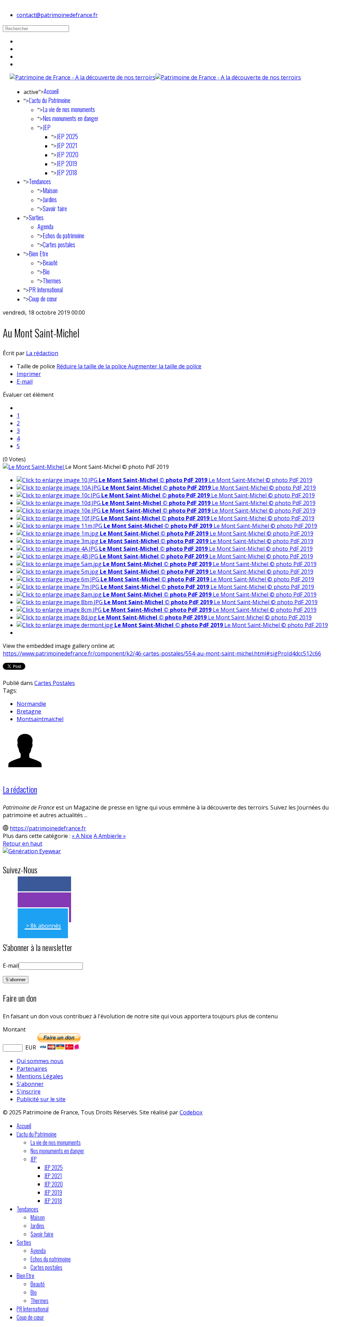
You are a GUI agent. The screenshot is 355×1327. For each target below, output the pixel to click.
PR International (46, 289)
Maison (50, 190)
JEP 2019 (67, 163)
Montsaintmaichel (40, 719)
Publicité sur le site (41, 1099)
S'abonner (30, 1084)
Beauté (50, 262)
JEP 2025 (67, 136)
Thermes (52, 280)
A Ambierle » (110, 836)
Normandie (31, 704)
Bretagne (29, 711)
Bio (46, 271)
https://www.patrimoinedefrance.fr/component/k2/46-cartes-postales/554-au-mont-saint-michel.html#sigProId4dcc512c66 (162, 653)
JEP (47, 127)
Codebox (191, 1112)
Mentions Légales (40, 1076)
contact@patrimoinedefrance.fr (57, 15)
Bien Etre (38, 253)
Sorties (36, 217)
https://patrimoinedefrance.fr (48, 828)
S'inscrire (29, 1091)
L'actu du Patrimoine (49, 100)
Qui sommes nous (40, 1061)
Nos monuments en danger (70, 118)
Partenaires (32, 1068)
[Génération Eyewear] (32, 851)
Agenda (45, 226)
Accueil (51, 91)
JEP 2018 (67, 172)
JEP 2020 (67, 154)
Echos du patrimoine (63, 235)
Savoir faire (55, 208)
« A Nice (82, 836)
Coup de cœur (43, 298)
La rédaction (42, 353)
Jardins (50, 199)
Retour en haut (22, 843)
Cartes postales (59, 244)
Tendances (40, 181)
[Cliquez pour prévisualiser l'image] (34, 467)
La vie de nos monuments (69, 109)
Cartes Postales (54, 683)
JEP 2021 (67, 145)
